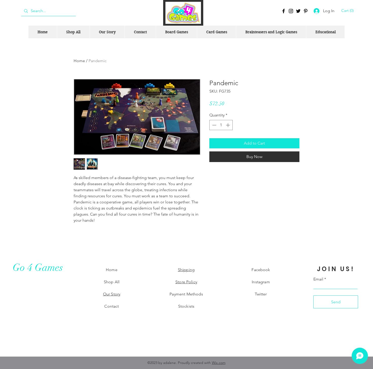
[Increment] (228, 125)
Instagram (261, 281)
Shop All (112, 281)
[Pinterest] (306, 11)
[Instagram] (291, 11)
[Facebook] (283, 11)
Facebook (260, 269)
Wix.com (219, 362)
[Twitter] (298, 11)
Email (318, 279)
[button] (348, 10)
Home (79, 60)
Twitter (261, 294)
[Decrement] (213, 125)
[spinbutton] (221, 125)
